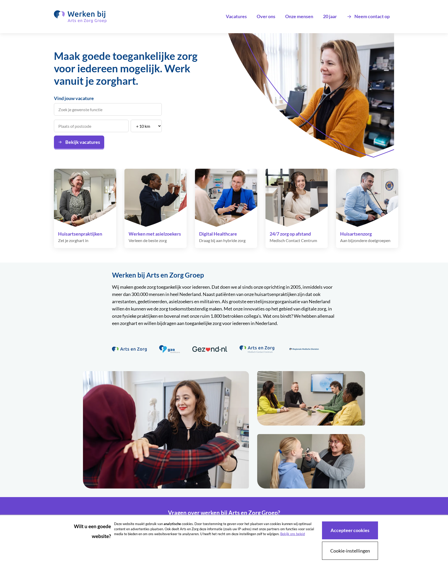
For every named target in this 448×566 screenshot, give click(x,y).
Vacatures (236, 16)
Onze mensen (299, 16)
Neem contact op (372, 16)
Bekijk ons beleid (292, 534)
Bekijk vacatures (82, 142)
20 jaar (330, 16)
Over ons (266, 16)
